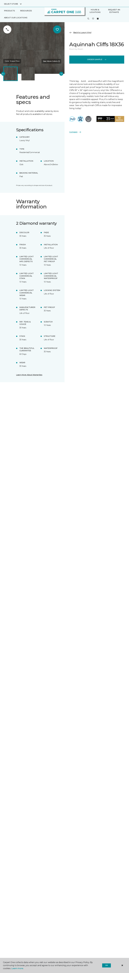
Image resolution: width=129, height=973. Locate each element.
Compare (73, 132)
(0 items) (98, 19)
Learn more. (17, 968)
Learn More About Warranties (29, 375)
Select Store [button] (11, 4)
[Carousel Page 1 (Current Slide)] (10, 73)
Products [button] (9, 11)
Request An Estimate (114, 11)
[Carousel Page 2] (28, 73)
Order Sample (94, 59)
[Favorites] (93, 19)
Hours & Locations (95, 11)
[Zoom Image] (7, 29)
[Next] (61, 74)
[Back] (3, 74)
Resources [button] (26, 11)
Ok (106, 965)
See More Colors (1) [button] (51, 61)
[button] (88, 19)
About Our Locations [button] (15, 17)
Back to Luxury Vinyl (82, 32)
